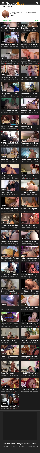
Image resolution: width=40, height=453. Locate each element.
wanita (3, 47)
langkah (23, 277)
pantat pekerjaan (32, 194)
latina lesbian (5, 392)
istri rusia (4, 79)
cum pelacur (25, 392)
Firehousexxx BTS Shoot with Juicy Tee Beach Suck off (10, 242)
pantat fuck (15, 309)
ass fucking (12, 244)
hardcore (28, 112)
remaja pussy (25, 30)
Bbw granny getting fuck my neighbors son (10, 406)
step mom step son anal (29, 96)
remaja (23, 211)
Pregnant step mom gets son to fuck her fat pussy (30, 77)
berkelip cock (17, 161)
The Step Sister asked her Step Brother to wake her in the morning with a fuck (30, 242)
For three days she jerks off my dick (10, 77)
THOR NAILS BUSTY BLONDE (10, 143)
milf (10, 161)
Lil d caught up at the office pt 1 (10, 274)
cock (22, 309)
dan (14, 47)
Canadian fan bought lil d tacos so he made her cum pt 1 (30, 209)
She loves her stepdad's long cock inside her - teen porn (30, 307)
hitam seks (5, 326)
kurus (8, 293)
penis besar (12, 79)
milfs (12, 392)
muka (3, 227)
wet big (11, 178)
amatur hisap (8, 260)
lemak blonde (5, 30)
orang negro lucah (15, 326)
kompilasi (4, 359)
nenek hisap (11, 96)
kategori (20, 444)
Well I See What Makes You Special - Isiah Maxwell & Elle (10, 209)
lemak (6, 178)
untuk (35, 79)
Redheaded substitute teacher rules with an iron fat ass (30, 192)
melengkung (30, 244)
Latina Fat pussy (26, 127)
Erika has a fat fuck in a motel (10, 61)
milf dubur (24, 63)
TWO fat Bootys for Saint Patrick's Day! (10, 110)
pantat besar (5, 194)
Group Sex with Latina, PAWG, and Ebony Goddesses (10, 390)
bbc (12, 211)
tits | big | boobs (30, 375)
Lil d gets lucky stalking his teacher (10, 225)
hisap (22, 145)
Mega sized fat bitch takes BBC (30, 143)
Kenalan (27, 444)
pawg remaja (30, 211)
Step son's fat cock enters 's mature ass (30, 94)
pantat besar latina (18, 227)
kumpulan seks (12, 129)
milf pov (4, 211)
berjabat (9, 47)
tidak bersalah (6, 309)
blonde (8, 145)
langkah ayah (25, 293)
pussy (36, 47)
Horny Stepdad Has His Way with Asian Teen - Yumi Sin (30, 28)
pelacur (13, 194)
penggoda (4, 342)
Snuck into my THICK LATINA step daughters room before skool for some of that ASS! (30, 291)
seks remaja (12, 359)
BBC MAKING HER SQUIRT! (10, 176)
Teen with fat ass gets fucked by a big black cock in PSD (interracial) (10, 28)
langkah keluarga (27, 79)
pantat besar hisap (31, 145)
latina (3, 112)
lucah (26, 309)
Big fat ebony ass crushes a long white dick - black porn (30, 258)
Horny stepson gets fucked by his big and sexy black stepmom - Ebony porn (30, 110)
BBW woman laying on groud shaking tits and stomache (10, 44)
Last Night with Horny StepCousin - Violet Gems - (30, 324)
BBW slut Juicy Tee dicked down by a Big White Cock (30, 390)
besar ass (29, 161)
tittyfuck (8, 227)
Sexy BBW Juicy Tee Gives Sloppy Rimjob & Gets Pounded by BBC (10, 258)
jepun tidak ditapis (17, 63)
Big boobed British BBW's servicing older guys (10, 127)
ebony (34, 112)
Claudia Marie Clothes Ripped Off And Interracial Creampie (30, 159)
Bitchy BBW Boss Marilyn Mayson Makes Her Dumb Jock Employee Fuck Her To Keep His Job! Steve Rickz (30, 373)
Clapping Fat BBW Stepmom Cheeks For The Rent (30, 357)
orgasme (16, 277)
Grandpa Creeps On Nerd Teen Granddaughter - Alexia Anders (10, 291)
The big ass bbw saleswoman (30, 225)
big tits (18, 96)
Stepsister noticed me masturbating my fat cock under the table (10, 159)
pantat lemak (19, 211)
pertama (32, 309)
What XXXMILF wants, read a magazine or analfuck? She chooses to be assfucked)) (30, 61)
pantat (8, 63)
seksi (22, 112)
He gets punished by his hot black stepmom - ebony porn (10, 324)
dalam (3, 63)
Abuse (33, 444)
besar (3, 145)
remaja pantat (26, 326)
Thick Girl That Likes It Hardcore (30, 340)
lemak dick (4, 161)
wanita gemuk (16, 145)
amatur (3, 129)
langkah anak (31, 277)
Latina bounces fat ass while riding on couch (30, 176)
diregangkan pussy (27, 47)
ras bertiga (9, 112)
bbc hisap (4, 244)
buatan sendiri (33, 63)
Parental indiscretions (29, 274)
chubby (3, 96)
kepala (17, 392)
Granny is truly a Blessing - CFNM (10, 94)
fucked (13, 30)
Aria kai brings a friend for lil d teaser (10, 340)
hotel (9, 211)
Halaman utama (10, 444)
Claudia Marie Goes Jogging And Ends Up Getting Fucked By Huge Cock (10, 192)
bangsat (8, 408)
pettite (13, 293)
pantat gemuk (25, 129)
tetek (18, 47)
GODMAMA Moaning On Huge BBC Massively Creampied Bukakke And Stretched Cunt (30, 44)
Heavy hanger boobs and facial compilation (10, 357)
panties (23, 244)
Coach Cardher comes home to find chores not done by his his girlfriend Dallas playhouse (10, 373)
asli (2, 260)
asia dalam (34, 30)
